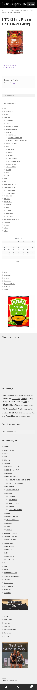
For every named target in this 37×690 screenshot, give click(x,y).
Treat (3, 416)
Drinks (6, 114)
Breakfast (16, 395)
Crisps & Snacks (9, 112)
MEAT (5, 181)
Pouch (15, 409)
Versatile (24, 416)
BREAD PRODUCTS (11, 129)
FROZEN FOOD (10, 190)
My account (7, 281)
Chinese (6, 225)
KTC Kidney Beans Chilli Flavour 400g (19, 11)
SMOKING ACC (10, 213)
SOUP (7, 173)
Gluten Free (7, 460)
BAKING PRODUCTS (12, 126)
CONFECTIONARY (11, 135)
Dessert (21, 402)
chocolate (16, 398)
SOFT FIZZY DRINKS (14, 161)
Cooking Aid (6, 402)
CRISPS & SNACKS (11, 143)
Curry (16, 401)
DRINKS (8, 146)
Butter (21, 395)
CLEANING (9, 210)
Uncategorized (8, 583)
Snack (15, 412)
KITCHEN (8, 205)
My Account (6, 687)
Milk (9, 409)
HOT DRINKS (11, 149)
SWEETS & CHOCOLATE (15, 138)
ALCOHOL (11, 155)
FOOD (7, 123)
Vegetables (18, 416)
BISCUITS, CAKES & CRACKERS (17, 141)
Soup (21, 412)
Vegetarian (7, 222)
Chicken (5, 398)
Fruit (13, 405)
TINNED (8, 175)
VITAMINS (7, 199)
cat (24, 395)
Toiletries (6, 109)
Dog (25, 401)
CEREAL (8, 132)
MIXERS (10, 152)
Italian (5, 231)
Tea (33, 413)
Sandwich (8, 413)
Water (28, 416)
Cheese (28, 395)
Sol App (6, 289)
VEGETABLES (8, 196)
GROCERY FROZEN (9, 187)
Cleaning (24, 398)
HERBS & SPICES (11, 164)
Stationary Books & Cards (11, 219)
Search (18, 687)
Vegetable (10, 416)
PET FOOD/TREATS (9, 193)
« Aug (18, 261)
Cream (12, 402)
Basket (28, 685)
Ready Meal (27, 409)
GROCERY (7, 117)
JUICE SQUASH (12, 158)
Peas (11, 409)
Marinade (31, 405)
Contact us (7, 287)
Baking (4, 395)
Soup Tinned (25, 413)
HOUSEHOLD (8, 202)
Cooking (30, 399)
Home (5, 11)
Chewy (31, 395)
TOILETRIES (9, 216)
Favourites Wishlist (9, 284)
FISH (5, 178)
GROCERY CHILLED (9, 184)
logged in (15, 83)
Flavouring (7, 404)
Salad (3, 413)
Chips (10, 399)
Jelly (27, 405)
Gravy (17, 405)
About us (6, 278)
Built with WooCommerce (9, 680)
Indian (6, 228)
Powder (20, 409)
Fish (28, 402)
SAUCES (8, 170)
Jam (25, 405)
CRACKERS (9, 120)
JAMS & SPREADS (11, 167)
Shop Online (7, 275)
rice (31, 409)
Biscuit (9, 395)
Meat (4, 408)
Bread (12, 395)
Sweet (30, 413)
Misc (7, 207)
